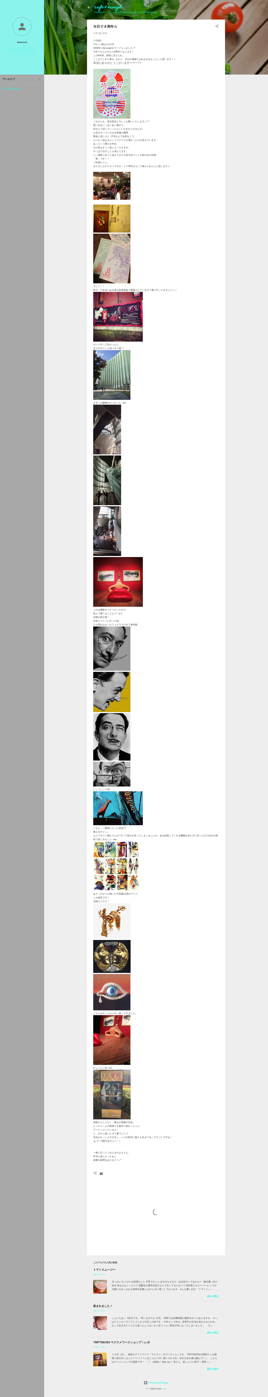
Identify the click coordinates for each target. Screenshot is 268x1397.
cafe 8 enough (107, 7)
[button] (217, 26)
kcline (164, 1389)
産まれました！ (103, 1306)
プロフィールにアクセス (22, 50)
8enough (22, 42)
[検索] (223, 8)
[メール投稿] (101, 1174)
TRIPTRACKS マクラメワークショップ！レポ (121, 1342)
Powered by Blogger (157, 1382)
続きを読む (213, 1296)
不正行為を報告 (11, 88)
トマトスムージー (104, 1269)
